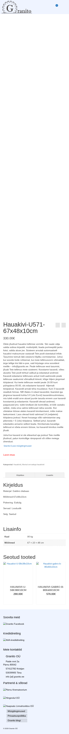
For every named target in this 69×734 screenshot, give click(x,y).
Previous (6, 583)
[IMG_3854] (34, 41)
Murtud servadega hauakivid (33, 464)
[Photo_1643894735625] (42, 73)
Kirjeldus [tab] (20, 475)
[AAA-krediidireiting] (13, 640)
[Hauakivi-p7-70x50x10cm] (58, 325)
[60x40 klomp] (57, 73)
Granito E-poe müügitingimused (17, 445)
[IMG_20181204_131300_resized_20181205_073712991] (27, 73)
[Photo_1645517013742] (12, 73)
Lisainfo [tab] (49, 475)
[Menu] (63, 7)
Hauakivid (17, 464)
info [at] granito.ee (15, 676)
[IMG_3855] (27, 201)
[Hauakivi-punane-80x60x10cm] (63, 325)
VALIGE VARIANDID (30, 600)
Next (63, 583)
